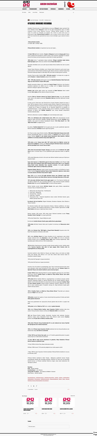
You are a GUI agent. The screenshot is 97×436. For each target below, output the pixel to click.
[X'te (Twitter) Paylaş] (31, 385)
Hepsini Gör (73, 395)
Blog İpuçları (42, 12)
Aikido (29, 12)
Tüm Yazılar (24, 12)
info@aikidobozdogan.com (52, 434)
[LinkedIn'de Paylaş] (33, 385)
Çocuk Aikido (35, 12)
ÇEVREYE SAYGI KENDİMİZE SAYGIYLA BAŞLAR (29, 409)
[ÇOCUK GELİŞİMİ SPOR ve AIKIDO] (67, 402)
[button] (73, 12)
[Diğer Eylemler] (68, 20)
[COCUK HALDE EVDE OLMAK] (48, 402)
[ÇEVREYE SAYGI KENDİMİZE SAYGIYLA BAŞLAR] (30, 402)
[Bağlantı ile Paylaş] (36, 385)
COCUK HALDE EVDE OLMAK (47, 409)
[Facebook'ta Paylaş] (28, 385)
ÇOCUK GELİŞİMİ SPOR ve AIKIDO (66, 409)
